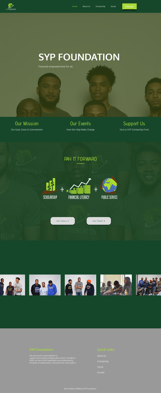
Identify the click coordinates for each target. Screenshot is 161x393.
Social (100, 366)
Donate (101, 372)
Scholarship (103, 361)
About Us (101, 355)
